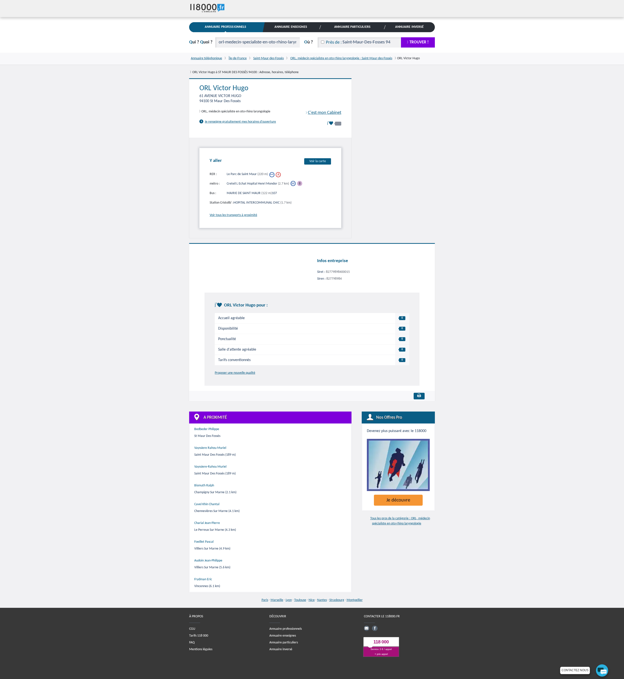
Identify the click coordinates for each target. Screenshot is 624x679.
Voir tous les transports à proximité (233, 215)
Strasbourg (336, 600)
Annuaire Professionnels (225, 27)
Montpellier (355, 600)
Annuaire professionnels (285, 628)
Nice (312, 600)
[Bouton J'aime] (334, 123)
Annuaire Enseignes (290, 27)
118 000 (381, 641)
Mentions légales (200, 649)
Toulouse (300, 600)
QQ (201, 42)
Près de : (334, 42)
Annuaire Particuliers (352, 27)
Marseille (277, 600)
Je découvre (398, 500)
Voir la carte (317, 161)
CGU (192, 628)
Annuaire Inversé (409, 27)
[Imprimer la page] (419, 396)
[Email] (366, 628)
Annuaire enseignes (282, 635)
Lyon (289, 600)
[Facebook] (374, 628)
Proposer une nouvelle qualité (235, 373)
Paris (265, 600)
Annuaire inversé (280, 649)
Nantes (322, 600)
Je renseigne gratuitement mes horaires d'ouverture (240, 122)
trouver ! (419, 42)
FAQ (192, 642)
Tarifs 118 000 (198, 635)
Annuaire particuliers (283, 642)
